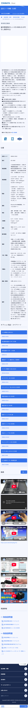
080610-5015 (5, 419)
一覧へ (23, 472)
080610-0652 (5, 336)
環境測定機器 (16, 17)
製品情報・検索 (7, 17)
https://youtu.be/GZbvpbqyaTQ (9, 542)
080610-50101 (5, 428)
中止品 (22, 17)
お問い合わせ (4, 690)
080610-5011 (5, 382)
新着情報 (3, 674)
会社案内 (3, 679)
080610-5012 (5, 391)
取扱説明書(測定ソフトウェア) (11, 621)
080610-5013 (5, 400)
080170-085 (5, 455)
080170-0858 (5, 464)
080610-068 (5, 345)
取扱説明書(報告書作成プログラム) (12, 644)
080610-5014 (5, 409)
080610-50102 (5, 437)
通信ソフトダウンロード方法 (11, 647)
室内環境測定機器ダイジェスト (11, 624)
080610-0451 (5, 446)
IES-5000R (14, 132)
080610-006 (5, 364)
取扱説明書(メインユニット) (11, 637)
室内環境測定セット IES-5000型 (12, 628)
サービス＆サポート (6, 685)
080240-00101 (5, 373)
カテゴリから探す (5, 13)
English (14, 3)
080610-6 (4, 355)
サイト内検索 (24, 706)
